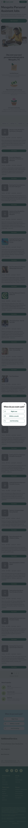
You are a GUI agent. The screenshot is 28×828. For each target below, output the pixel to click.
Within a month (14, 416)
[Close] (25, 405)
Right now (14, 411)
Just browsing (14, 421)
